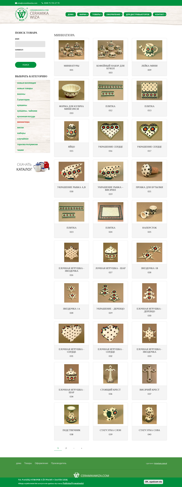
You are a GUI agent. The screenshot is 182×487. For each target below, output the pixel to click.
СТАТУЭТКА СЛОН (110, 430)
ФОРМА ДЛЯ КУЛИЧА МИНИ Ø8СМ (71, 107)
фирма (82, 14)
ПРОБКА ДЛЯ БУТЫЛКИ (149, 187)
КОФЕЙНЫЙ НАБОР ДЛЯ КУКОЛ (110, 67)
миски (20, 127)
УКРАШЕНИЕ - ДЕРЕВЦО (110, 308)
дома (71, 14)
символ (19, 49)
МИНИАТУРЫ (71, 65)
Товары (96, 14)
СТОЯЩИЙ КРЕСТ (110, 389)
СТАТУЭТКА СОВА (149, 430)
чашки (20, 150)
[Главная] (32, 14)
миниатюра (23, 122)
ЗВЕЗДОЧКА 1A (71, 308)
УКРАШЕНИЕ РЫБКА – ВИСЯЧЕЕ (110, 188)
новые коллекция (26, 83)
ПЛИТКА (110, 106)
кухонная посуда (26, 116)
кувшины (22, 105)
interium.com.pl (160, 463)
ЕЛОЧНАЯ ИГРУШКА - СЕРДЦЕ (71, 350)
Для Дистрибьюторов (137, 14)
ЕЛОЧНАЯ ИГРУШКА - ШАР (71, 391)
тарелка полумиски (27, 144)
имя (17, 38)
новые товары (25, 88)
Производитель (58, 463)
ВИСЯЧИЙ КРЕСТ (149, 389)
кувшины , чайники (27, 110)
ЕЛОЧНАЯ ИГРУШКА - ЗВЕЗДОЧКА (71, 269)
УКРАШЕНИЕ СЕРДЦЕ (110, 146)
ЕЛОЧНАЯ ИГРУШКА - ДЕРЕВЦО (149, 310)
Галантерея (23, 99)
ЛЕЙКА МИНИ (149, 65)
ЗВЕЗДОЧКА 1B (149, 268)
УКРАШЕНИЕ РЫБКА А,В (71, 187)
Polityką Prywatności (73, 483)
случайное (23, 138)
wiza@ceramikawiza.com (27, 3)
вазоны (21, 94)
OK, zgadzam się (153, 482)
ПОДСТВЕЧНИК (71, 430)
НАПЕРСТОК (149, 227)
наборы (21, 133)
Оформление (113, 14)
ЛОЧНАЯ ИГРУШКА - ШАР (110, 268)
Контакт (159, 14)
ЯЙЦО (71, 146)
